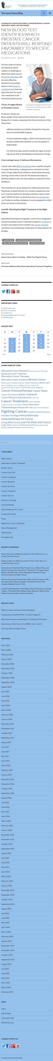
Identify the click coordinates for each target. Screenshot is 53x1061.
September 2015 (7, 849)
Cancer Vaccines (34, 402)
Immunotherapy (28, 415)
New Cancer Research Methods (15, 243)
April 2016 (5, 816)
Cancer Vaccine (7, 495)
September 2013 (7, 959)
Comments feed (7, 1018)
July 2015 (5, 858)
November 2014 (7, 895)
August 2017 (6, 742)
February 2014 (7, 936)
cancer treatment (11, 77)
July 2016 (5, 802)
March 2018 (6, 710)
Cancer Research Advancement (29, 240)
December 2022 (7, 664)
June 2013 (5, 973)
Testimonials (8, 317)
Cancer (21, 383)
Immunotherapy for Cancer (14, 315)
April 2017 (5, 761)
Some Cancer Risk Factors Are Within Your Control (21, 624)
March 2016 (6, 821)
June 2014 (5, 918)
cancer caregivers (19, 385)
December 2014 (7, 890)
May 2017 (5, 756)
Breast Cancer (37, 379)
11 (41, 339)
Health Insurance (43, 412)
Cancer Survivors (8, 486)
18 (41, 343)
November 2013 (7, 950)
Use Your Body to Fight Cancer (13, 628)
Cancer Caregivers (8, 477)
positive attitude (7, 427)
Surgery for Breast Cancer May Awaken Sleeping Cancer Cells (23, 583)
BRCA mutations (24, 166)
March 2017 (6, 765)
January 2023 (6, 659)
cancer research (27, 394)
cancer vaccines (41, 224)
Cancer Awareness (31, 383)
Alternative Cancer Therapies (15, 376)
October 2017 (6, 733)
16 (26, 343)
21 (12, 347)
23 (26, 347)
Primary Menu (50, 13)
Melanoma (15, 425)
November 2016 (7, 784)
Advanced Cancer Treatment (13, 373)
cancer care (44, 382)
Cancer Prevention (9, 394)
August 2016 (6, 798)
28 (12, 351)
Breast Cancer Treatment (9, 383)
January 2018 (6, 719)
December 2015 (7, 835)
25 (41, 347)
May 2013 (5, 978)
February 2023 (7, 654)
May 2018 (5, 701)
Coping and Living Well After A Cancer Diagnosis (20, 615)
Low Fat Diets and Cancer (36, 422)
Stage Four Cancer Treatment (13, 523)
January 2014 (6, 941)
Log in (3, 1009)
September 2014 (7, 904)
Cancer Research (35, 23)
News (13, 25)
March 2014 (6, 932)
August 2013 (6, 964)
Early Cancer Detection (41, 407)
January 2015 (6, 886)
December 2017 (7, 724)
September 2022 (7, 678)
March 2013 (6, 987)
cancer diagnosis (37, 388)
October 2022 (6, 673)
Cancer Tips (35, 398)
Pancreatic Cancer (42, 425)
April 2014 (5, 927)
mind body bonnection (27, 425)
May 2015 (5, 867)
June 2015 (5, 862)
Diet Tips (29, 407)
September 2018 (7, 682)
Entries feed (6, 1013)
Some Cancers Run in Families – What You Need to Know (24, 255)
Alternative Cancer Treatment (14, 23)
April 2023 (5, 645)
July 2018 (5, 691)
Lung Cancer (6, 425)
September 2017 (7, 738)
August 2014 (6, 909)
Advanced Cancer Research (14, 370)
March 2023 (6, 650)
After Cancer (6, 458)
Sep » (49, 354)
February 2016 (7, 825)
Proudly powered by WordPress (12, 1058)
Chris (22, 58)
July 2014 (5, 913)
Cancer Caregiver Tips (32, 385)
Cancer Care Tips (7, 387)
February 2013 (7, 992)
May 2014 (5, 922)
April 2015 (5, 872)
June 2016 (5, 807)
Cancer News (8, 240)
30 (26, 351)
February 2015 (7, 881)
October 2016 (6, 788)
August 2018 (6, 687)
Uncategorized (22, 25)
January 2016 (6, 830)
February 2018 (7, 715)
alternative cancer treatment (15, 379)
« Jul (3, 354)
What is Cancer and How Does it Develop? (18, 610)
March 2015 (6, 876)
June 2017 (5, 752)
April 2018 (5, 705)
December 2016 (7, 779)
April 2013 (5, 983)
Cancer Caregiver (6, 385)
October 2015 (6, 844)
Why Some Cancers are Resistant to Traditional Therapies (24, 619)
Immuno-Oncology (10, 415)
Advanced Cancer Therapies (38, 371)
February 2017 (7, 770)
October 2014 (6, 899)
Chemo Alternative (30, 404)
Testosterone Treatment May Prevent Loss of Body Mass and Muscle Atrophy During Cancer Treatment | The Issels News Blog (25, 570)
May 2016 (5, 812)
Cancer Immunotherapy (16, 390)
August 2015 (6, 853)
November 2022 (7, 668)
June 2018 (5, 696)
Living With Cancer (10, 422)
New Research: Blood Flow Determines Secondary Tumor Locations (25, 592)
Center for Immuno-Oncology (11, 404)
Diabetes (20, 407)
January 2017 (6, 775)
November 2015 (7, 839)
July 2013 (5, 969)
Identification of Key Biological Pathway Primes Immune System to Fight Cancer (23, 573)
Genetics (31, 412)
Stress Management (9, 528)
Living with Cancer (8, 514)
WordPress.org (7, 1022)
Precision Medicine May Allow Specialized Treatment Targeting (26, 264)
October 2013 (6, 955)
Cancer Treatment (14, 401)
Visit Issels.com (9, 308)
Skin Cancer (30, 427)
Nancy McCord (7, 554)
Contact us (46, 221)
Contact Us (7, 313)
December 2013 (7, 946)
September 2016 (7, 793)
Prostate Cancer (37, 243)
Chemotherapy (8, 407)
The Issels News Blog (12, 13)
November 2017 (7, 728)
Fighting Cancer (14, 411)
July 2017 (5, 747)
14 (12, 343)
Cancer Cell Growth (22, 387)
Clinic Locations (9, 310)
